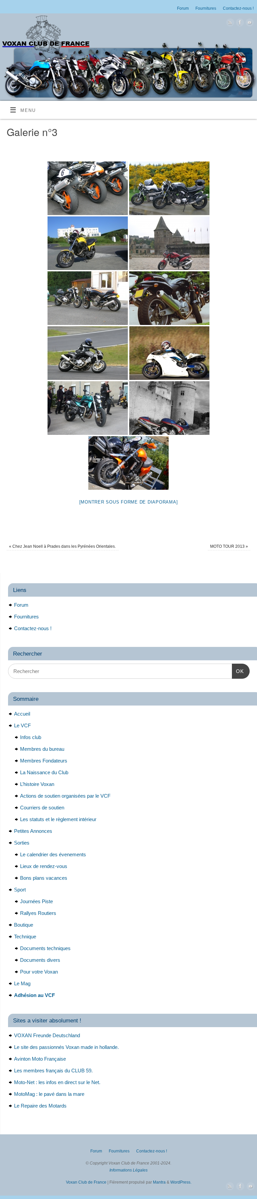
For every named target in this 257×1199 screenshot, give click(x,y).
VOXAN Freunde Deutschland (47, 1035)
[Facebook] (239, 23)
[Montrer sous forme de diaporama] (128, 502)
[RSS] (229, 23)
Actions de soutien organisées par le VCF (65, 796)
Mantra (159, 1182)
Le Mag (22, 983)
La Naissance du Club (44, 772)
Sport (20, 889)
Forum (183, 8)
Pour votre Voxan (39, 972)
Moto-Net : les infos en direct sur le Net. (57, 1082)
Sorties (21, 843)
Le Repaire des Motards (40, 1106)
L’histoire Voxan (37, 784)
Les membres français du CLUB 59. (53, 1070)
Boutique (23, 925)
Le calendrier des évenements (53, 854)
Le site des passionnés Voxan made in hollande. (66, 1047)
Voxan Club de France (86, 1182)
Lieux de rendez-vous (43, 866)
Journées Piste (36, 901)
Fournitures (205, 8)
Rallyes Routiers (38, 913)
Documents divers (40, 960)
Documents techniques (45, 948)
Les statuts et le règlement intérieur (58, 819)
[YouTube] (249, 23)
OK (238, 671)
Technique (25, 936)
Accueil (22, 714)
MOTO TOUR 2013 (229, 546)
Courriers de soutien (42, 807)
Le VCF (22, 725)
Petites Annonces (33, 831)
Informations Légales (128, 1170)
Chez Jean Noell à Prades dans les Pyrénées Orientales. (62, 546)
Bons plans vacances (43, 878)
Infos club (30, 737)
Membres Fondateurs (43, 760)
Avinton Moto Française (40, 1059)
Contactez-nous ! (238, 8)
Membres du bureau (42, 749)
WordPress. (180, 1182)
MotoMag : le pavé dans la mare (49, 1094)
